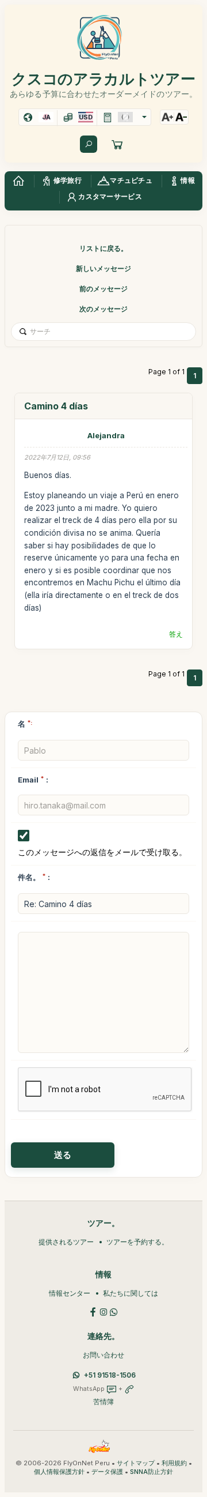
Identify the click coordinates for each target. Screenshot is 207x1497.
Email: (33, 779)
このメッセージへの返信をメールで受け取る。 (102, 852)
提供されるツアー (66, 1242)
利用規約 (174, 1463)
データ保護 (107, 1472)
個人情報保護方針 (59, 1472)
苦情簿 (103, 1401)
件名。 (29, 877)
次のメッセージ (103, 308)
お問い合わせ (103, 1355)
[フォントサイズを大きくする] (167, 117)
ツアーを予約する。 (137, 1242)
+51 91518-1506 (110, 1375)
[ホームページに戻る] (18, 181)
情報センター (69, 1293)
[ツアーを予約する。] (117, 144)
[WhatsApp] (114, 1311)
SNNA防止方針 (151, 1472)
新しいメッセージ (103, 268)
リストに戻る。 (103, 248)
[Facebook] (93, 1311)
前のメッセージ (103, 288)
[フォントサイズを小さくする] (181, 117)
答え (176, 634)
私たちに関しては (130, 1293)
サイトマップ (136, 1463)
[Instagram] (103, 1311)
